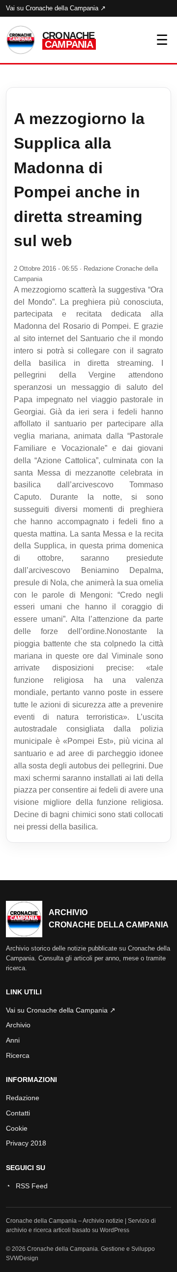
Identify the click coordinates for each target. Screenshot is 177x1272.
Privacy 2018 (26, 1143)
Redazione (22, 1098)
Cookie (17, 1128)
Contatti (18, 1113)
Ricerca (18, 1055)
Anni (13, 1040)
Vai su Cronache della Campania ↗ (56, 8)
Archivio (18, 1025)
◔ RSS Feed (27, 1186)
